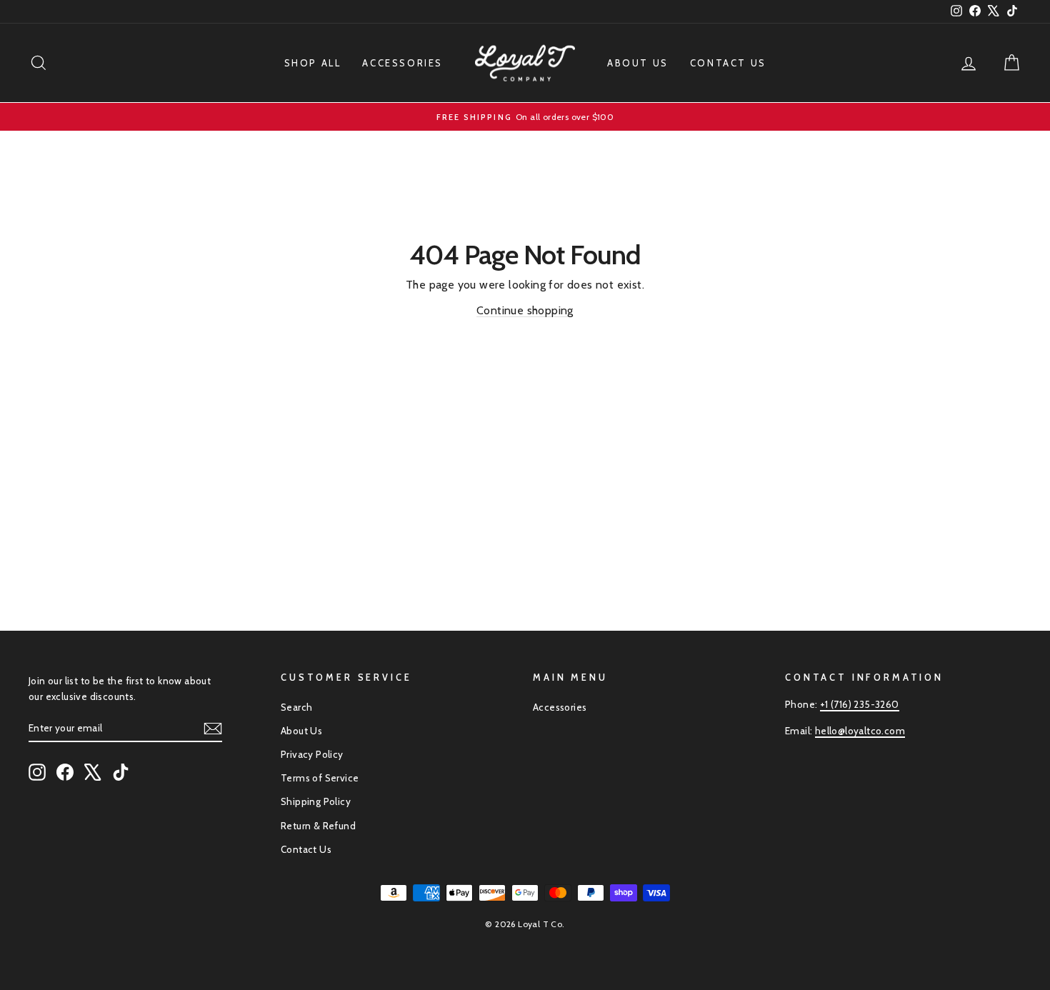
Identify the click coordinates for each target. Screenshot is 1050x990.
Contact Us (728, 63)
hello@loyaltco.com (860, 730)
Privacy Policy (312, 754)
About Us (638, 63)
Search (296, 707)
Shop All (312, 63)
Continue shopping (525, 310)
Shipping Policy (316, 801)
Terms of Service (320, 778)
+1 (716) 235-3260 (859, 704)
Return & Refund (318, 825)
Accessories (402, 63)
